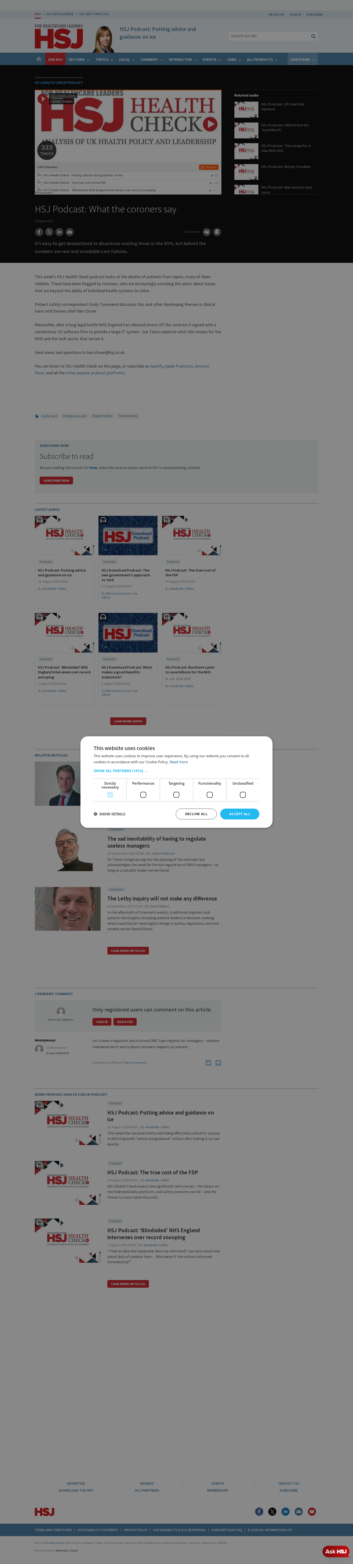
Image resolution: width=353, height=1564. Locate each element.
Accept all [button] (239, 814)
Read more (179, 761)
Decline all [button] (196, 814)
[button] (176, 771)
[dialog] (176, 782)
